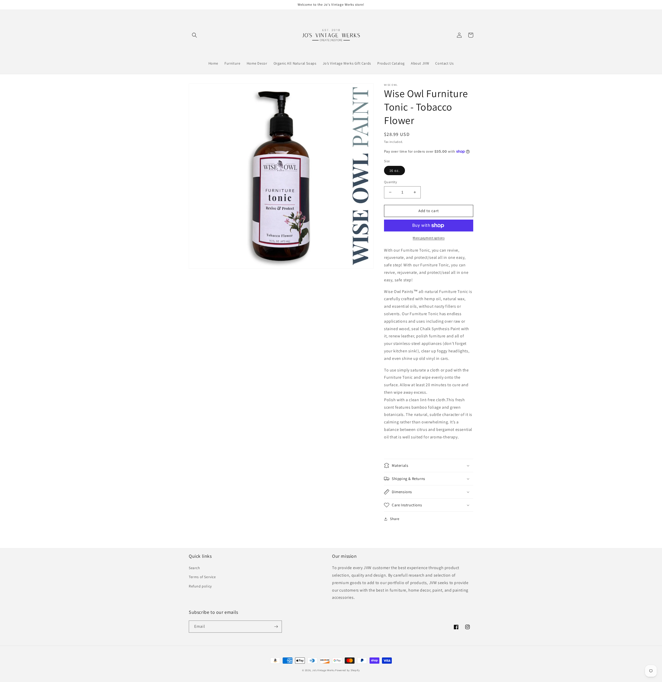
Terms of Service (202, 577)
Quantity (390, 182)
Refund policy (200, 586)
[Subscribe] (276, 627)
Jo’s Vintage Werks (323, 670)
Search (194, 567)
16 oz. (394, 170)
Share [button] (395, 518)
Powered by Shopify (347, 670)
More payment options (429, 238)
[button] (194, 35)
